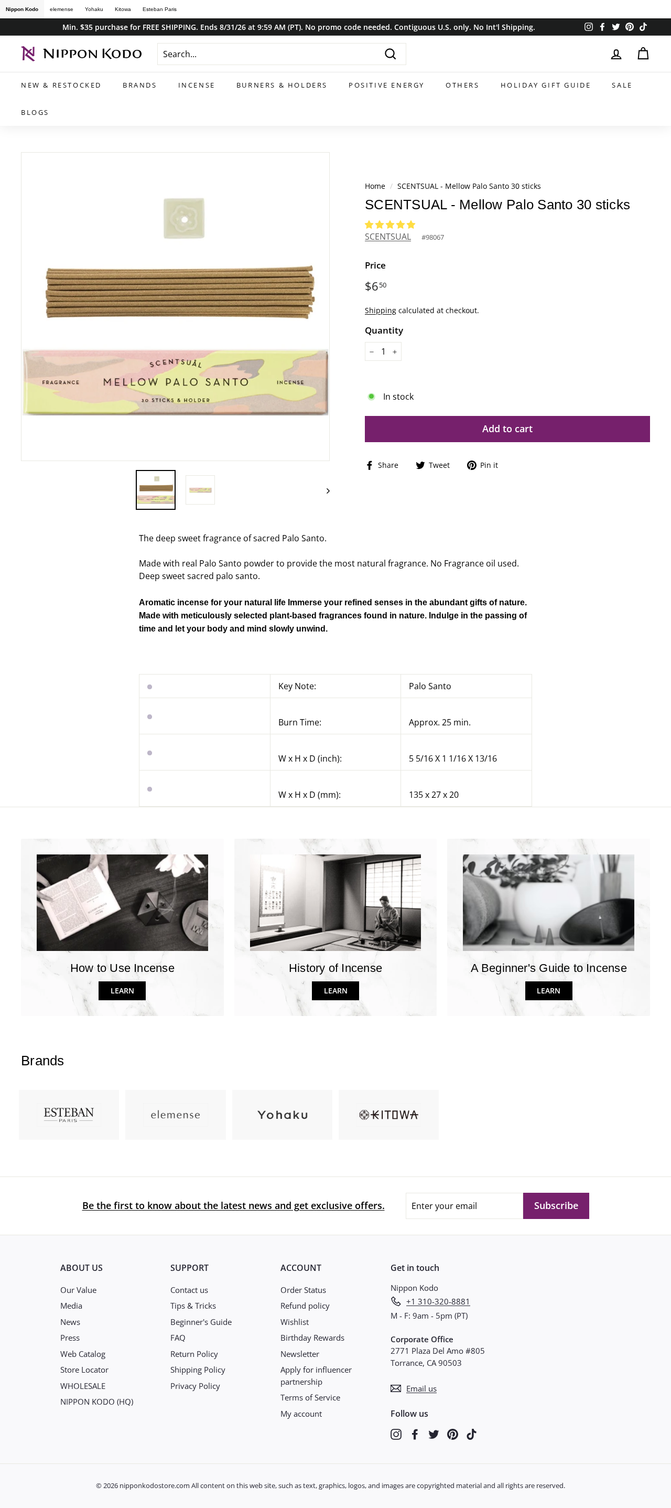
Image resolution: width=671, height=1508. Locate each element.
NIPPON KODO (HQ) (96, 1401)
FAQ (178, 1337)
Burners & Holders (282, 85)
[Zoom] (175, 307)
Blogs (35, 112)
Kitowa (123, 9)
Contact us (189, 1290)
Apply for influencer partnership (316, 1375)
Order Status (303, 1290)
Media (71, 1305)
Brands (140, 85)
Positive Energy (387, 85)
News (70, 1322)
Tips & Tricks (193, 1305)
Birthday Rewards (312, 1337)
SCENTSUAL (388, 236)
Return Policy (194, 1354)
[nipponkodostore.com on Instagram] (396, 1434)
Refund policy (305, 1305)
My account (301, 1413)
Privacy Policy (195, 1386)
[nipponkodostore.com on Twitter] (433, 1434)
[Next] (323, 490)
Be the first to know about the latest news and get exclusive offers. (233, 1205)
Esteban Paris (160, 9)
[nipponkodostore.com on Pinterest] (452, 1434)
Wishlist (294, 1322)
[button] (391, 224)
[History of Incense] (335, 902)
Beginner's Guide (201, 1322)
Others (463, 85)
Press (70, 1337)
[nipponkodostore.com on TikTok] (471, 1434)
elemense (61, 9)
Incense (196, 85)
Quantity (384, 330)
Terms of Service (310, 1397)
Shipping (380, 310)
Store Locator (84, 1369)
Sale (622, 85)
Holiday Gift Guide (546, 85)
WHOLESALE (82, 1386)
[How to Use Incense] (122, 902)
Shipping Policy (197, 1369)
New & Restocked (61, 85)
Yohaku (94, 9)
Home (375, 186)
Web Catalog (82, 1354)
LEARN (122, 991)
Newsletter (299, 1354)
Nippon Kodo (22, 9)
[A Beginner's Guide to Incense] (548, 902)
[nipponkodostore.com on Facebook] (414, 1434)
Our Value (78, 1290)
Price (375, 265)
